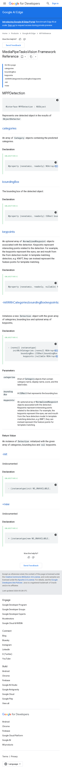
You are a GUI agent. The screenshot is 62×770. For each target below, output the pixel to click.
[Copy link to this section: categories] (19, 128)
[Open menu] (4, 3)
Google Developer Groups (13, 609)
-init (4, 454)
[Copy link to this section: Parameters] (17, 370)
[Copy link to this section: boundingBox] (22, 182)
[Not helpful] (24, 39)
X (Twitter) (7, 654)
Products (15, 33)
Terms (5, 756)
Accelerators (8, 618)
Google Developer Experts (14, 614)
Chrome (6, 676)
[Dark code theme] (57, 100)
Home (4, 33)
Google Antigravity (10, 689)
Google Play (7, 699)
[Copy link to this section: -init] (10, 454)
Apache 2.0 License (26, 580)
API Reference (45, 33)
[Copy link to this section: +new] (12, 504)
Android (6, 671)
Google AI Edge (12, 12)
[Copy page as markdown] (31, 56)
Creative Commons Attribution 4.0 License (22, 577)
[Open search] (48, 3)
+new (6, 504)
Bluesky (5, 640)
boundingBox (10, 182)
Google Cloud (8, 694)
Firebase (6, 680)
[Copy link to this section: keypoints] (18, 232)
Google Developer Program (14, 605)
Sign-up (11, 25)
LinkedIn (6, 649)
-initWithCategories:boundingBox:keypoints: (30, 302)
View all (5, 703)
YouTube (6, 659)
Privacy (14, 756)
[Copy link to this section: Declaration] (17, 149)
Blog (4, 636)
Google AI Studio (9, 685)
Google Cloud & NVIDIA (12, 623)
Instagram (7, 645)
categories (9, 128)
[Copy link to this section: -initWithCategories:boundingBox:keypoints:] (5, 306)
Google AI (6, 740)
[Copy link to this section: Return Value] (18, 435)
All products (7, 745)
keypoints (8, 232)
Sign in (55, 3)
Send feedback (13, 45)
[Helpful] (20, 39)
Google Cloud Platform (12, 735)
